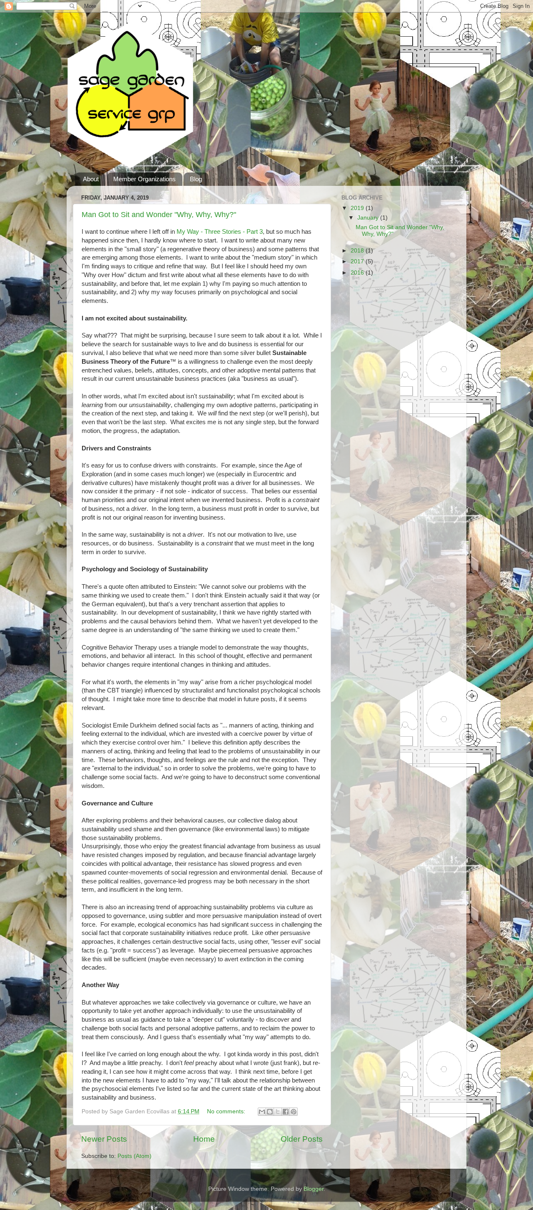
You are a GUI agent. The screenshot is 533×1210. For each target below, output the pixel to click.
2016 (358, 273)
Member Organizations (144, 178)
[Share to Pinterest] (293, 1112)
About (91, 178)
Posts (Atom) (134, 1156)
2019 (358, 208)
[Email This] (262, 1112)
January (368, 218)
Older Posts (302, 1139)
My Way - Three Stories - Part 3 (220, 231)
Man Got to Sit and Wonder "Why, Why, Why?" (159, 214)
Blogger (314, 1189)
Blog (196, 178)
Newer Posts (104, 1139)
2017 (358, 261)
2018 (358, 251)
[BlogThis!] (270, 1112)
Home (204, 1139)
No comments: (227, 1111)
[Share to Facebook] (285, 1112)
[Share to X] (278, 1112)
